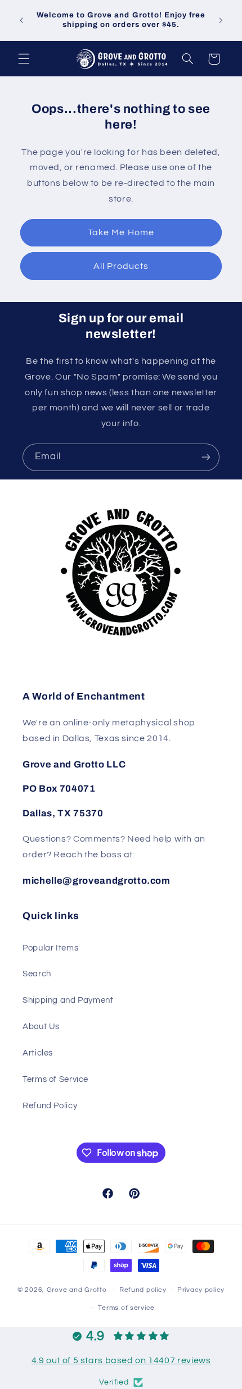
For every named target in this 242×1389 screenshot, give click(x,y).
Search (37, 974)
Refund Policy (50, 1106)
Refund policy (143, 1290)
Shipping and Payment (68, 1000)
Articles (38, 1053)
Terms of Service (55, 1079)
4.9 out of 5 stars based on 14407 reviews (121, 1360)
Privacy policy (201, 1290)
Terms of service (126, 1308)
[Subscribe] (206, 457)
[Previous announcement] (21, 20)
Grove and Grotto (77, 1290)
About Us (41, 1026)
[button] (24, 59)
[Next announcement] (220, 20)
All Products (121, 266)
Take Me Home (121, 232)
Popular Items (50, 948)
